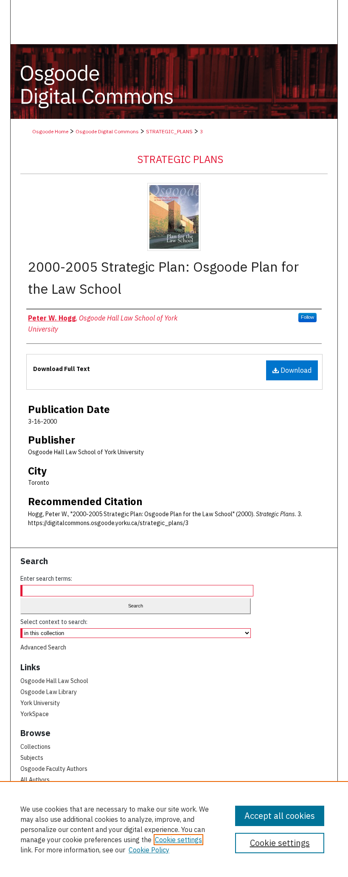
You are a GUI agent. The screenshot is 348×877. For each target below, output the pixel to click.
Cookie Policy (149, 850)
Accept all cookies (279, 815)
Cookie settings (178, 839)
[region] (174, 829)
